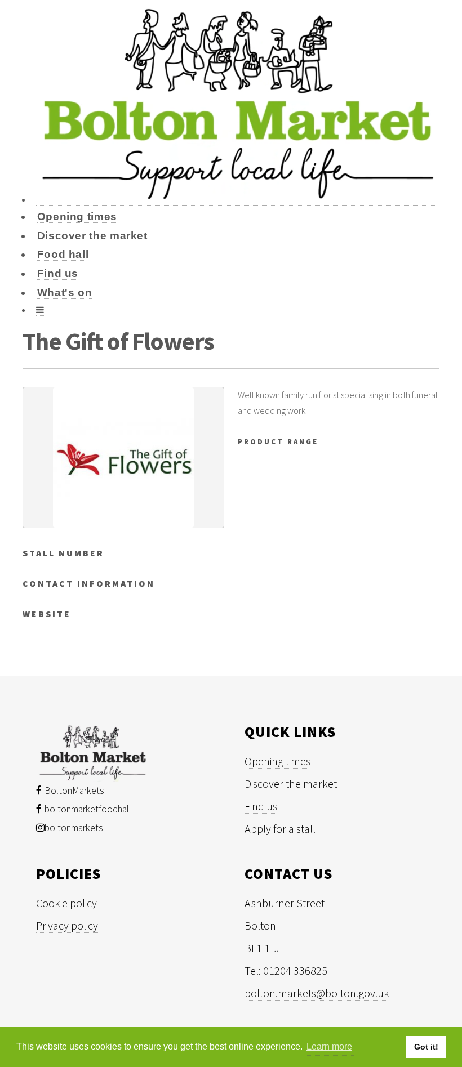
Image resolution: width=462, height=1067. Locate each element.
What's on (64, 292)
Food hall (63, 254)
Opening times (77, 216)
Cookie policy (66, 903)
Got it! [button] (426, 1046)
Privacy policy (67, 925)
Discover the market (92, 236)
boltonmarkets (74, 828)
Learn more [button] (329, 1046)
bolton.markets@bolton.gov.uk (317, 993)
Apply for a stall (280, 829)
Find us (57, 273)
